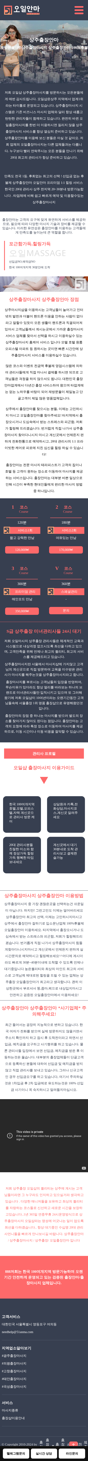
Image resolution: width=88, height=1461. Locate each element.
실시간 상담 (44, 1453)
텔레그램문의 (16, 1453)
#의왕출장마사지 (14, 1363)
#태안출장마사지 (14, 1379)
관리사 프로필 (44, 754)
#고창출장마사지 (14, 1371)
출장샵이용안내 (13, 1418)
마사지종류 (10, 1410)
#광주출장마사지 (14, 1355)
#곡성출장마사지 (14, 1386)
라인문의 (72, 1453)
